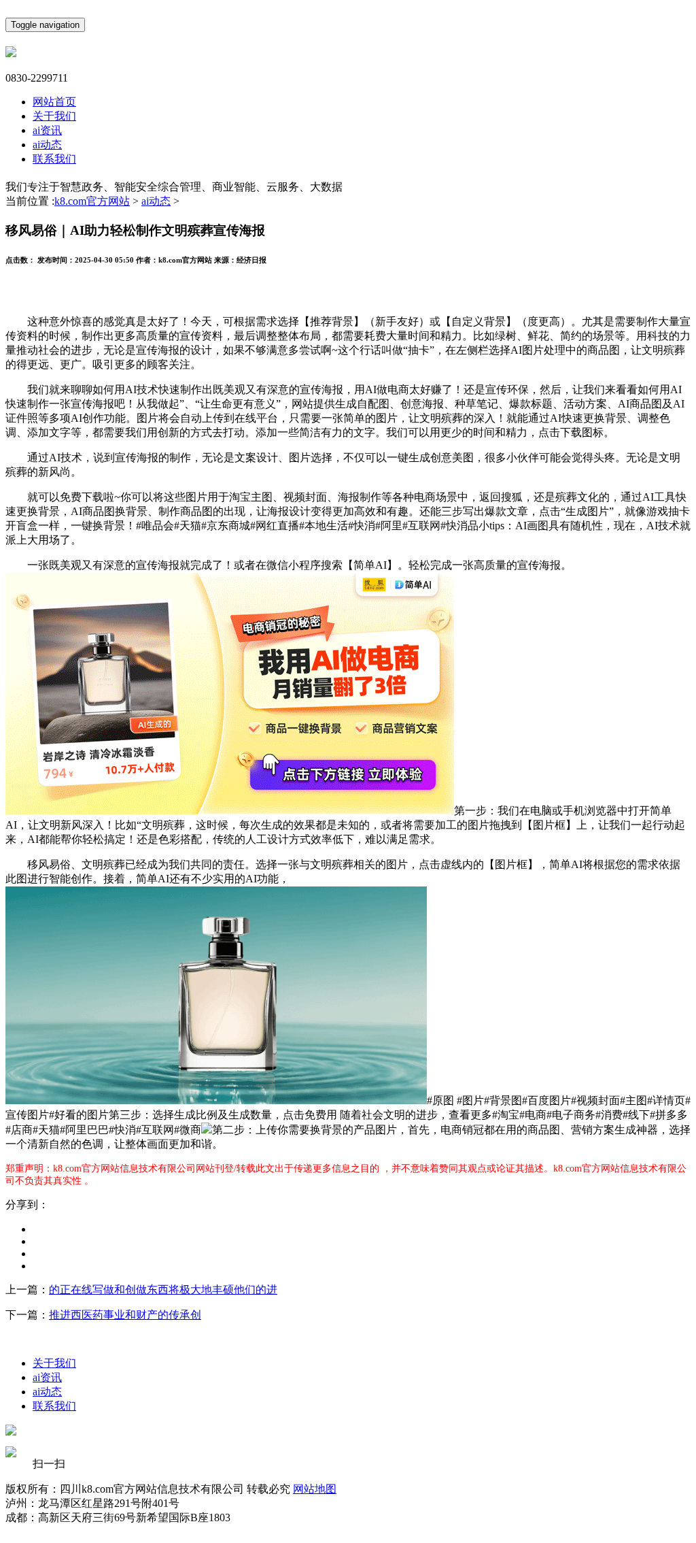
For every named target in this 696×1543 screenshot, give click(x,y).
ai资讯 (47, 130)
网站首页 (54, 101)
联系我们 (54, 159)
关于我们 (54, 116)
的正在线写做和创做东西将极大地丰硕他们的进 (163, 1289)
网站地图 (314, 1489)
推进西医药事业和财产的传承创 (125, 1315)
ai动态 (47, 144)
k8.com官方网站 (92, 201)
